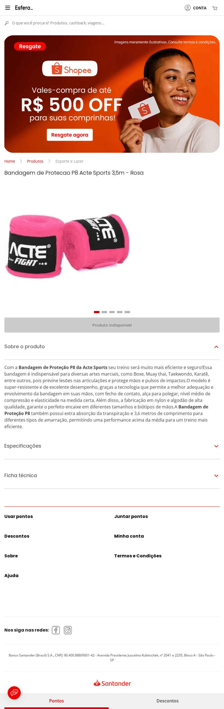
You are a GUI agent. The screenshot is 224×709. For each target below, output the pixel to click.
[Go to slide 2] (104, 312)
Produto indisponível (112, 325)
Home (9, 161)
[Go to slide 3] (112, 312)
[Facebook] (56, 630)
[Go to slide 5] (127, 312)
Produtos (35, 161)
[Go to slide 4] (119, 312)
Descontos (168, 701)
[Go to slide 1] (96, 312)
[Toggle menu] (7, 7)
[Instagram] (68, 630)
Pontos (56, 701)
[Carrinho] (216, 7)
